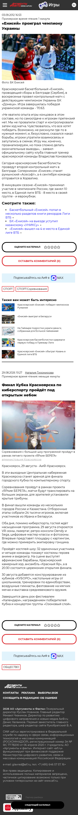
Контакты (11, 692)
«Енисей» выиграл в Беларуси (34, 316)
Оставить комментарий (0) (39, 261)
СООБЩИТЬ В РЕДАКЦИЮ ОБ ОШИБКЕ (30, 698)
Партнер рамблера (34, 797)
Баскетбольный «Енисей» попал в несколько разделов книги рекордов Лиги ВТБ (37, 213)
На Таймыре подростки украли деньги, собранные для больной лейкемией (39, 329)
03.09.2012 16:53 (11, 15)
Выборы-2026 (48, 692)
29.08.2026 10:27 (12, 372)
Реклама (28, 692)
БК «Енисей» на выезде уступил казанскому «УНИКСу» (31, 223)
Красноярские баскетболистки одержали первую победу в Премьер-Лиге (41, 341)
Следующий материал (37, 805)
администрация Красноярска (21, 459)
